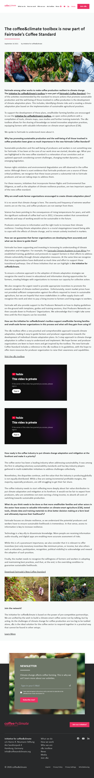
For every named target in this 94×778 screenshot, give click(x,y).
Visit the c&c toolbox (15, 356)
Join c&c (83, 6)
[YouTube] (83, 739)
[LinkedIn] (88, 739)
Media (73, 6)
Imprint (47, 767)
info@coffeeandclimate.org (18, 752)
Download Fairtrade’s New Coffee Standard (25, 572)
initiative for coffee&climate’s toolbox (27, 94)
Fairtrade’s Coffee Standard (72, 94)
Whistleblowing (84, 767)
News (57, 6)
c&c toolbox (50, 6)
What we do (22, 6)
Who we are (41, 6)
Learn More (10, 634)
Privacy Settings (70, 767)
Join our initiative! (80, 725)
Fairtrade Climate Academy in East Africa (66, 251)
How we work (31, 6)
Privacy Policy (57, 767)
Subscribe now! (29, 700)
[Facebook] (78, 739)
